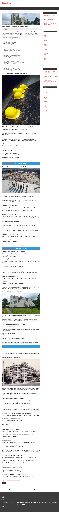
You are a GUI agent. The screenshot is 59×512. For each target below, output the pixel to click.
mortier (8, 504)
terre (1, 506)
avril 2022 (45, 46)
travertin (3, 506)
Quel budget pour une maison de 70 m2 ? (9, 43)
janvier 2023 (46, 40)
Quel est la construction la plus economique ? (11, 54)
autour (2, 502)
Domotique (46, 96)
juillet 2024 (46, 35)
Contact (3, 496)
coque (33, 502)
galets (51, 502)
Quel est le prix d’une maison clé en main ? (10, 63)
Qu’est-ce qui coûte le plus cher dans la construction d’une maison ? (14, 62)
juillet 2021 (46, 58)
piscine (24, 504)
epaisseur (44, 502)
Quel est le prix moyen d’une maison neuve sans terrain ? (13, 49)
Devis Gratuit (8, 8)
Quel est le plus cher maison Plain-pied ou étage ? (11, 61)
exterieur (49, 502)
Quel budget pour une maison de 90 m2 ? (9, 42)
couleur (36, 502)
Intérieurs (31, 8)
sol (46, 504)
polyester (31, 504)
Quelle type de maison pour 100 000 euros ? (10, 64)
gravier (53, 502)
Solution (4, 482)
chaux (24, 502)
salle (43, 504)
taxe (50, 504)
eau (38, 502)
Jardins (45, 103)
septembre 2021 (46, 55)
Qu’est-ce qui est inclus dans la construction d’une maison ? (13, 70)
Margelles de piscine (47, 105)
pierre (16, 504)
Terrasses (14, 8)
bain (3, 502)
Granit (45, 98)
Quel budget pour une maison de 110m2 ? (9, 45)
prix (16, 480)
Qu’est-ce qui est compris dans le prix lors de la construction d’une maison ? (15, 67)
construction (9, 480)
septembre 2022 (46, 41)
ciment (26, 502)
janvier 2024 (46, 37)
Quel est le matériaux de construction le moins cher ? (11, 37)
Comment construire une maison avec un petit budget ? (12, 55)
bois (11, 502)
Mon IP (2, 508)
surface (49, 504)
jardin (56, 502)
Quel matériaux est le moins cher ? (8, 39)
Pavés (41, 8)
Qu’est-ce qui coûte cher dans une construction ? (11, 68)
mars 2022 (45, 48)
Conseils (36, 8)
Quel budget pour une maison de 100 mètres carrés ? (12, 52)
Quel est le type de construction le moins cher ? (10, 38)
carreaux (16, 502)
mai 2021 (45, 60)
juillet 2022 (46, 44)
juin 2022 (45, 45)
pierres (20, 504)
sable (42, 504)
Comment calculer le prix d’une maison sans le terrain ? (12, 50)
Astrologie (45, 89)
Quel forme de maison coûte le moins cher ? (10, 51)
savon (45, 504)
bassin (5, 502)
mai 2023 (45, 39)
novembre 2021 (46, 53)
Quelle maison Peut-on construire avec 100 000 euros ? (12, 48)
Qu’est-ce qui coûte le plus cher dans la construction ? (12, 56)
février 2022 (46, 49)
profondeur (36, 504)
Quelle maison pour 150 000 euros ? (9, 65)
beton (8, 502)
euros (12, 480)
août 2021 (45, 57)
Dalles (45, 94)
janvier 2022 (46, 50)
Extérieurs (45, 97)
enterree (40, 502)
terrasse (56, 504)
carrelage (20, 502)
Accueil (2, 8)
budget (13, 502)
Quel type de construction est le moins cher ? (11, 57)
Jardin (26, 8)
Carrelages (20, 8)
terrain (18, 480)
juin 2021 (45, 59)
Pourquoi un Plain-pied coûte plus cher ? (10, 58)
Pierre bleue (46, 107)
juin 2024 (45, 36)
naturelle (13, 504)
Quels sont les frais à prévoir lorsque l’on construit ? (12, 69)
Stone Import (7, 3)
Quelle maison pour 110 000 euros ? (8, 44)
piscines (28, 504)
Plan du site (46, 8)
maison (14, 480)
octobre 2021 (46, 54)
